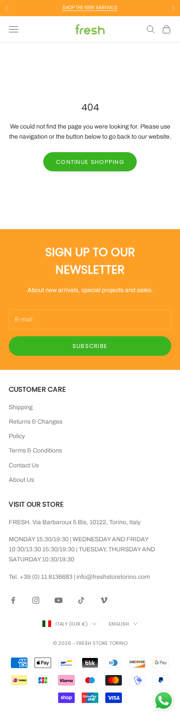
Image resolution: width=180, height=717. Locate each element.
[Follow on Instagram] (35, 600)
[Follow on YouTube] (58, 600)
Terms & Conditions (35, 450)
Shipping (21, 407)
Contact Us (24, 465)
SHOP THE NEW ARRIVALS (90, 7)
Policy (17, 436)
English (119, 623)
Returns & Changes (35, 421)
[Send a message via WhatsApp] (164, 701)
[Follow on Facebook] (13, 600)
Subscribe (90, 346)
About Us (21, 480)
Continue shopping (90, 162)
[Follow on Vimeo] (104, 600)
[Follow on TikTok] (81, 600)
